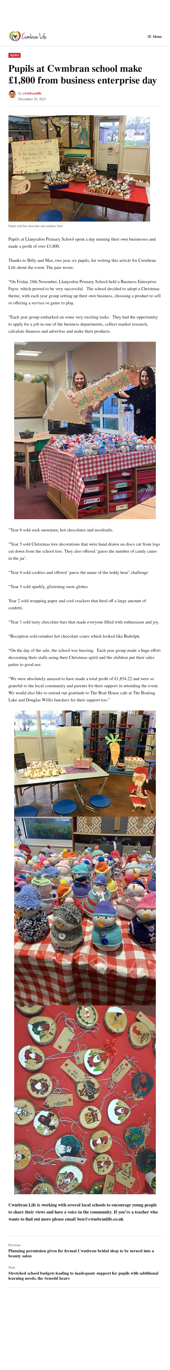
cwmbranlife (32, 93)
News (14, 55)
